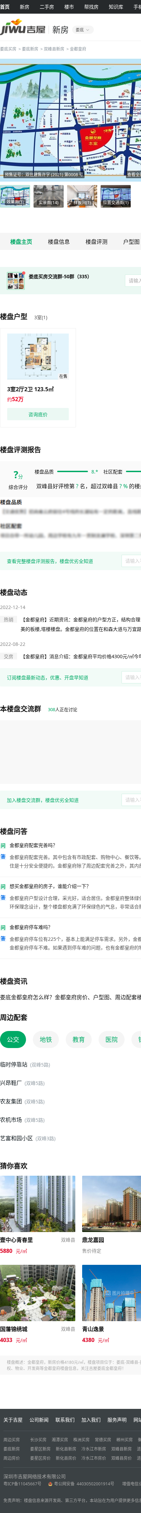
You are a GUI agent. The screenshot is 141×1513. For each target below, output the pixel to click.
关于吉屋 (13, 1419)
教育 (79, 1039)
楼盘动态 (13, 592)
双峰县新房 (54, 49)
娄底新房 (30, 49)
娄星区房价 (40, 1458)
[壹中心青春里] (37, 1179)
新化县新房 (66, 1449)
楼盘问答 (13, 831)
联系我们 (65, 1419)
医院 (111, 1039)
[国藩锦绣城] (37, 1268)
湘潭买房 (60, 1440)
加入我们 (91, 1419)
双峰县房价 (121, 1458)
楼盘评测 (96, 241)
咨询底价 (38, 414)
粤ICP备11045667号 (22, 1484)
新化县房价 (66, 1458)
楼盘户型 (13, 316)
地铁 (46, 1039)
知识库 (116, 6)
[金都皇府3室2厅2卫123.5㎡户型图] (38, 357)
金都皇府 (78, 49)
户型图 (131, 241)
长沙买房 (38, 1440)
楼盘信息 (59, 241)
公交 (13, 1039)
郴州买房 (124, 1440)
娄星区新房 (40, 1449)
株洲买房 (81, 1440)
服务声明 (117, 1419)
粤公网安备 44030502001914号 (84, 1484)
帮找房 (91, 6)
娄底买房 (8, 49)
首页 (5, 6)
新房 (24, 6)
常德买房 (103, 1440)
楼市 (69, 6)
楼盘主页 (21, 241)
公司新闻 (39, 1419)
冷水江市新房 (93, 1449)
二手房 (47, 6)
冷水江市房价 (93, 1458)
